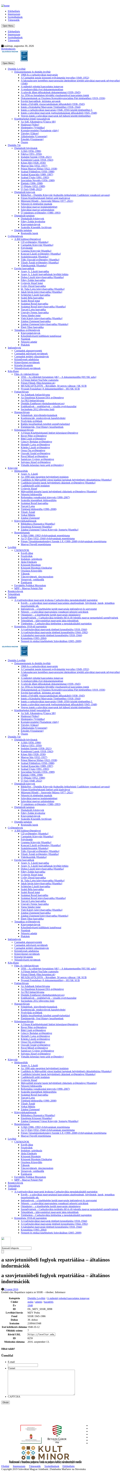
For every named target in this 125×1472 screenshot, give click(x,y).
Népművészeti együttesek (27, 368)
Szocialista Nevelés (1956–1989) (38, 180)
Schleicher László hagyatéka (35, 294)
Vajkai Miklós (28, 515)
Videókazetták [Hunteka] (34, 265)
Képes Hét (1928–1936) (33, 162)
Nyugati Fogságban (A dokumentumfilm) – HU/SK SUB (50, 388)
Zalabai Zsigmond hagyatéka (36, 321)
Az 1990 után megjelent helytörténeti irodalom (45, 476)
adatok (38, 1301)
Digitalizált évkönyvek (32, 218)
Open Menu (8, 26)
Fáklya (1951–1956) (31, 154)
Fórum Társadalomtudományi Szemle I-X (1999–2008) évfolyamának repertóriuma (63, 541)
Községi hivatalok (23, 365)
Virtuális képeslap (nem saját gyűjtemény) (42, 465)
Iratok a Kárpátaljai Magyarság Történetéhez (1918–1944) (51, 107)
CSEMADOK (21, 550)
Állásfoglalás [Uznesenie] (34, 136)
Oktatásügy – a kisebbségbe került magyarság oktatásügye (51, 614)
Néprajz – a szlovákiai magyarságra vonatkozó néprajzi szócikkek (54, 611)
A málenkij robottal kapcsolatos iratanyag (42, 86)
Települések (14, 594)
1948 (30, 1305)
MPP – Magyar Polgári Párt (28, 588)
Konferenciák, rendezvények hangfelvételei (43, 418)
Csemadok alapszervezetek (28, 350)
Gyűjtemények (15, 236)
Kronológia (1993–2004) (34, 638)
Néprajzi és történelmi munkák (36, 204)
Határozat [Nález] (30, 124)
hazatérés (48, 1301)
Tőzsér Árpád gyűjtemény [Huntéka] (40, 262)
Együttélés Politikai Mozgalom (30, 585)
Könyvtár (13, 468)
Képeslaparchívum (24, 429)
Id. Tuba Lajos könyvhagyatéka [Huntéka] (42, 289)
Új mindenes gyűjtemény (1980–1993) (41, 212)
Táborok (25, 573)
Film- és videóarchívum (26, 374)
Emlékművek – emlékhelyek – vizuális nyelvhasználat (48, 406)
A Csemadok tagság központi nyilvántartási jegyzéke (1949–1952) (55, 77)
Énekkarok (26, 582)
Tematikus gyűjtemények (27, 330)
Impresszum (14, 14)
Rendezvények (15, 591)
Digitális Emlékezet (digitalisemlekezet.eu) (42, 403)
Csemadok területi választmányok (31, 356)
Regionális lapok (29, 233)
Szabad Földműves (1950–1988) (37, 171)
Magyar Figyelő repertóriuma (36, 544)
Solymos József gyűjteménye (36, 462)
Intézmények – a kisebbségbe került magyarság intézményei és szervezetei (59, 609)
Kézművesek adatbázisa (26, 359)
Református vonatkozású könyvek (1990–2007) (45, 497)
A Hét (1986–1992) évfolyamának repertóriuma (45, 535)
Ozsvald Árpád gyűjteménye (35, 453)
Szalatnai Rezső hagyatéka (34, 303)
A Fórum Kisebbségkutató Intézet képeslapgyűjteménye (49, 432)
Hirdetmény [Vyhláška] (33, 127)
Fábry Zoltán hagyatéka (33, 280)
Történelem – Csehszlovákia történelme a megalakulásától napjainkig (56, 623)
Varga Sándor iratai (31, 315)
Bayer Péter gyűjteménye (34, 435)
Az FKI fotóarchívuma (32, 400)
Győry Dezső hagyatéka (33, 286)
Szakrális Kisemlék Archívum (36, 227)
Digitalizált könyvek (24, 192)
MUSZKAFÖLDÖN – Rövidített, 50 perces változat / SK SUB (54, 385)
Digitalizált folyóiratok (25, 148)
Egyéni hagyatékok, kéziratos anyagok (41, 101)
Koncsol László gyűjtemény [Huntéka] (41, 253)
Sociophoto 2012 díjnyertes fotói (37, 409)
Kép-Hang (13, 371)
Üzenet (11, 1368)
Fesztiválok (27, 556)
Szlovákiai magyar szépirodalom (37, 209)
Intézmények (14, 347)
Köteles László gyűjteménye (35, 447)
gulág (30, 1301)
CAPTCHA (14, 1396)
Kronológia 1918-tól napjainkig (30, 626)
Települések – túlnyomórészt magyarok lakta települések (50, 620)
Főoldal (5, 1466)
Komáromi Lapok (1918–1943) (37, 159)
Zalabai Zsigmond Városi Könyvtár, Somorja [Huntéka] (49, 529)
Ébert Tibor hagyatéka (32, 327)
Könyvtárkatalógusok (25, 520)
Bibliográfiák (21, 471)
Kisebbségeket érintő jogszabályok (32, 118)
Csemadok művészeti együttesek (31, 353)
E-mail (11, 1361)
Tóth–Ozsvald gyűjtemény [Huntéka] (40, 259)
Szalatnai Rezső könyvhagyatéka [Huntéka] (43, 306)
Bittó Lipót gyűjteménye (33, 438)
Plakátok (25, 344)
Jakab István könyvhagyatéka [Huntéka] (41, 292)
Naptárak (25, 339)
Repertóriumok (22, 532)
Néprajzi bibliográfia (31, 494)
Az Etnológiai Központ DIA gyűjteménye (42, 397)
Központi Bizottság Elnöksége (36, 567)
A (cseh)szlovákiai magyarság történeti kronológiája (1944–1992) (54, 632)
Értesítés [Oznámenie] (32, 139)
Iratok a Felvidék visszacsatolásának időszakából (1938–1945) (53, 104)
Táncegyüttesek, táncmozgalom (37, 576)
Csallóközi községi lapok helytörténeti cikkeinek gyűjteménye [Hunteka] (58, 482)
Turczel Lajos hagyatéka (33, 309)
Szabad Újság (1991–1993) (35, 177)
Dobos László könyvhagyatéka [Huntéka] (42, 277)
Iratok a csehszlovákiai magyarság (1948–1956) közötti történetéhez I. (57, 110)
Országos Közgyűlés (31, 570)
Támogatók (14, 20)
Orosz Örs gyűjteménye (33, 450)
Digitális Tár (14, 145)
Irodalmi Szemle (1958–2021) (36, 157)
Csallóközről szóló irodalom (35, 485)
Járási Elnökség (29, 562)
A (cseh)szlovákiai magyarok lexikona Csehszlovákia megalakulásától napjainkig (55, 600)
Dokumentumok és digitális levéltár (32, 71)
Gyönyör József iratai (32, 283)
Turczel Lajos (28, 506)
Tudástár (12, 597)
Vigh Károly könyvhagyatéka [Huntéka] (41, 318)
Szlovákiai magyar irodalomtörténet (39, 206)
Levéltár (12, 547)
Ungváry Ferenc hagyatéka (35, 312)
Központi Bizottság (31, 564)
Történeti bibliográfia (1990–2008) (38, 509)
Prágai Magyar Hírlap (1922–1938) (39, 168)
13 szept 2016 (11, 1289)
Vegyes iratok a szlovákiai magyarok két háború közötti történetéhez (56, 115)
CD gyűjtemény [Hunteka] (34, 242)
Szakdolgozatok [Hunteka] (34, 256)
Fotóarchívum (21, 391)
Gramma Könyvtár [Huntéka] (36, 250)
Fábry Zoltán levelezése (33, 221)
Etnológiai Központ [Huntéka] (36, 526)
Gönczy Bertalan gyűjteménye (36, 441)
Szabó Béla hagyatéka (32, 297)
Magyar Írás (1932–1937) (34, 165)
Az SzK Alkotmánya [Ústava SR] (38, 121)
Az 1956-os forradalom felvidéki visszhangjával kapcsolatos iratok (55, 95)
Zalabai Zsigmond (30, 518)
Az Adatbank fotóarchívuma (35, 394)
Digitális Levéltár (17, 69)
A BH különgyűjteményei (27, 239)
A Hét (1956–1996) (31, 151)
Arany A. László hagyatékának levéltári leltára (44, 274)
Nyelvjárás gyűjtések (31, 421)
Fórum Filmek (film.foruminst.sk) (38, 383)
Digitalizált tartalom (24, 215)
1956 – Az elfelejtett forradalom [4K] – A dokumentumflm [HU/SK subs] (58, 377)
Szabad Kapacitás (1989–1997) (37, 174)
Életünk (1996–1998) (32, 183)
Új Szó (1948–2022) (31, 189)
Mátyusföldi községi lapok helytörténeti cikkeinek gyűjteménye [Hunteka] (59, 491)
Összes (24, 142)
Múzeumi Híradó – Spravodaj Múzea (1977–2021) (47, 201)
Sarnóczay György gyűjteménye (37, 459)
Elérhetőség (14, 11)
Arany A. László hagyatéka (35, 271)
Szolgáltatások (15, 17)
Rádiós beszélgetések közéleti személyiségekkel (45, 424)
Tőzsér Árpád (28, 512)
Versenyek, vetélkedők (32, 579)
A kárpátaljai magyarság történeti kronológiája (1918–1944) (51, 635)
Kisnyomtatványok (30, 224)
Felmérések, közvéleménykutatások (39, 415)
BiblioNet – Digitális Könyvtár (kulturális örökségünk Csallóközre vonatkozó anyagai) (65, 195)
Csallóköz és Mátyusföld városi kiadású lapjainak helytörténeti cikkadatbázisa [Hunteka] (66, 479)
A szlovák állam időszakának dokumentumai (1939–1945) (51, 92)
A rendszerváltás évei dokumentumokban (42, 89)
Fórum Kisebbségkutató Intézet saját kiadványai (45, 198)
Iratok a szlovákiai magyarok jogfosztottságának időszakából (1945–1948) (59, 113)
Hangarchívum (22, 412)
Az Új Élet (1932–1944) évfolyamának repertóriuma (48, 538)
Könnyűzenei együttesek (27, 362)
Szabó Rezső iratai (30, 300)
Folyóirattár (27, 248)
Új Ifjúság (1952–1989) (33, 186)
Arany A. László (29, 474)
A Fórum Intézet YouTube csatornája (39, 380)
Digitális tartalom (23, 230)
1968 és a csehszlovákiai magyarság (39, 74)
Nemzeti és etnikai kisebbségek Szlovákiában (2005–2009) (51, 641)
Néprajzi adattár (29, 341)
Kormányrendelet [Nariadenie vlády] (40, 130)
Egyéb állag (27, 553)
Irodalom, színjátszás (31, 559)
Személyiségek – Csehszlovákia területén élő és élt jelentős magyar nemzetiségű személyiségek (69, 617)
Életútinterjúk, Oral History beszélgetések (42, 427)
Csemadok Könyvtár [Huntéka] (37, 245)
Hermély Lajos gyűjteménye (35, 444)
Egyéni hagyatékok (24, 268)
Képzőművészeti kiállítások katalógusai (41, 336)
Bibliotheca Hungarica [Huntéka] (38, 523)
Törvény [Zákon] (30, 133)
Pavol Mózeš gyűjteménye (34, 456)
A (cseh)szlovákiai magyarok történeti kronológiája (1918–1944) (54, 629)
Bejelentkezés (8, 48)
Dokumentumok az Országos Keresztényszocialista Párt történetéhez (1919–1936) (63, 98)
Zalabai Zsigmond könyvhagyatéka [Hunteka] (44, 324)
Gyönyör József (29, 488)
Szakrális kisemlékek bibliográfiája (38, 500)
